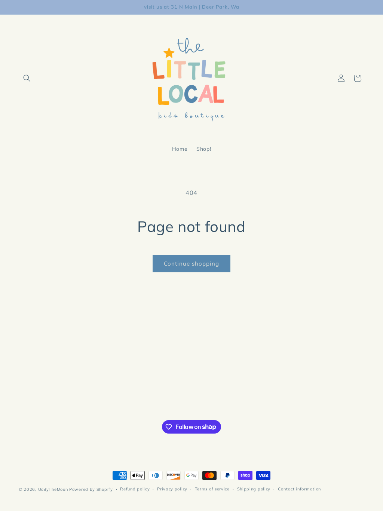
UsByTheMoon (53, 489)
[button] (27, 78)
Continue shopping (191, 263)
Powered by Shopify (91, 489)
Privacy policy (172, 489)
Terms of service (212, 489)
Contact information (299, 489)
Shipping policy (254, 489)
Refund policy (135, 489)
